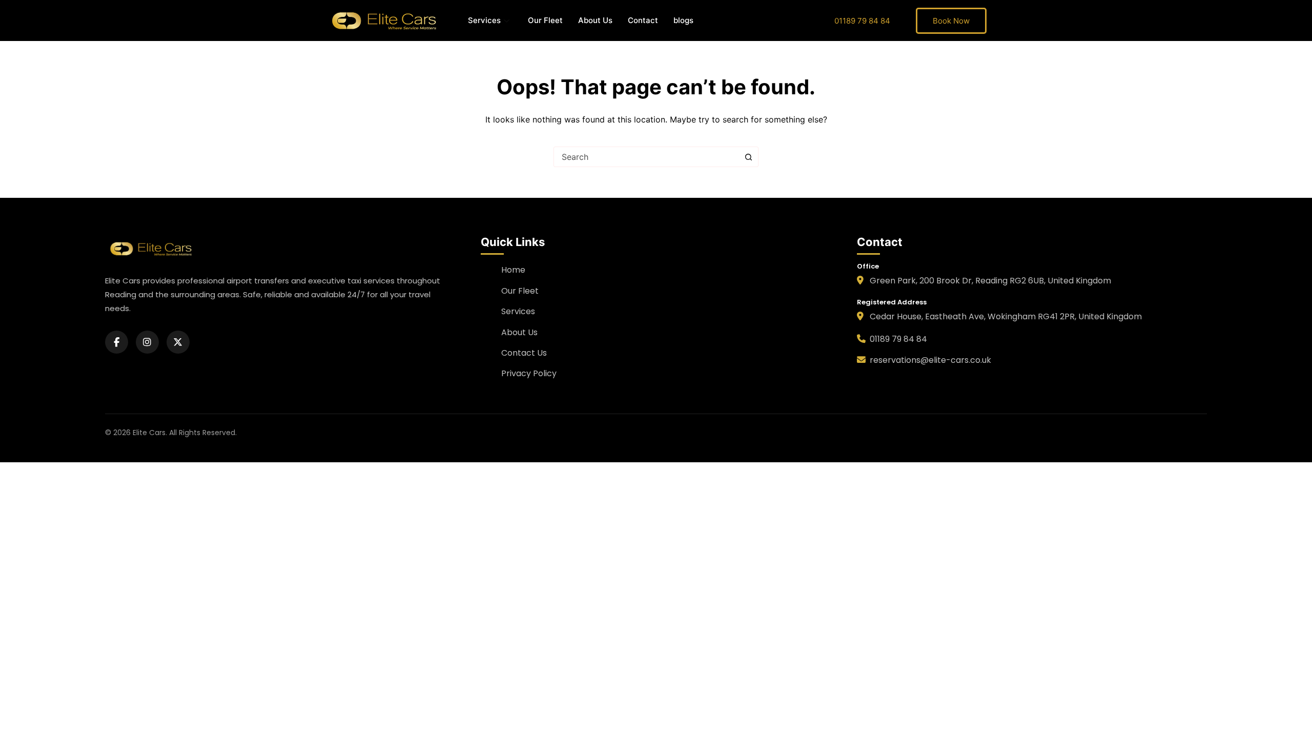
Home (513, 270)
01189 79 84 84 (862, 21)
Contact (643, 20)
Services (484, 20)
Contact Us (524, 353)
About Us (595, 20)
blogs (683, 20)
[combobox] (646, 157)
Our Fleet (545, 20)
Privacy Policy (529, 373)
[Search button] (748, 157)
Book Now (951, 21)
